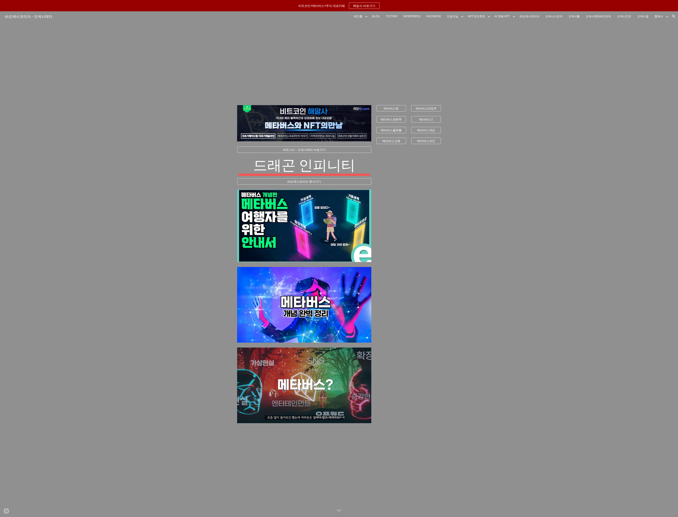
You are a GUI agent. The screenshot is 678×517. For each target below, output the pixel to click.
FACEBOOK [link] (433, 16)
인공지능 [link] (452, 16)
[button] (674, 16)
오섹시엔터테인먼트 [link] (598, 16)
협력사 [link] (659, 16)
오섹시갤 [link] (643, 16)
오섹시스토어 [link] (553, 16)
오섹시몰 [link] (574, 16)
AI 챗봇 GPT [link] (502, 16)
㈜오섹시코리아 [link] (529, 16)
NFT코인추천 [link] (476, 16)
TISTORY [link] (391, 16)
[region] (339, 5)
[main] (304, 165)
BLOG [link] (376, 16)
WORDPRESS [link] (411, 16)
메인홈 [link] (358, 16)
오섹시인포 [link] (624, 16)
